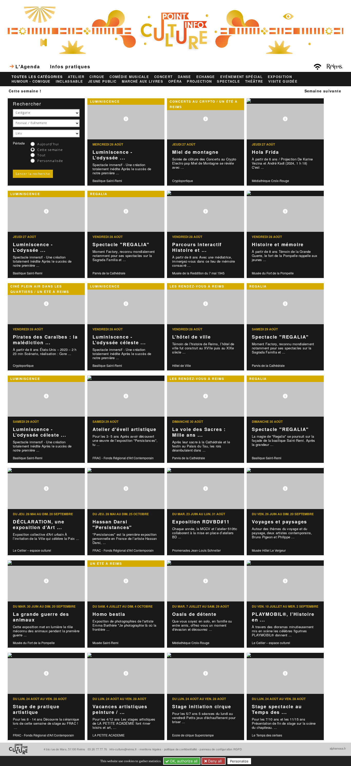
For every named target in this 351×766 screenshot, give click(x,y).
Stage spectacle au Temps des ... (277, 709)
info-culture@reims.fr (123, 749)
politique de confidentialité (180, 749)
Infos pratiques (70, 66)
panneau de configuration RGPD (221, 749)
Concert (163, 76)
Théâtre (254, 81)
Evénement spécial (241, 76)
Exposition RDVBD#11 (201, 521)
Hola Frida (265, 152)
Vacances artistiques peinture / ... (120, 709)
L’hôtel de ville (191, 336)
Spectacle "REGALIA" (121, 244)
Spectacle (228, 81)
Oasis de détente (194, 614)
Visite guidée (283, 81)
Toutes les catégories (37, 76)
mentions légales (150, 749)
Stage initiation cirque (201, 706)
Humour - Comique (31, 81)
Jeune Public (102, 81)
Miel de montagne (195, 152)
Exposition (280, 76)
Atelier (76, 76)
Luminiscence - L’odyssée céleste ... (119, 339)
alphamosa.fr (338, 748)
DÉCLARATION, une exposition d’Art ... (38, 524)
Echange (205, 76)
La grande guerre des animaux (41, 617)
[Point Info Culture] (175, 29)
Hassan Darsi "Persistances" (112, 524)
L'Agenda (27, 66)
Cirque (96, 76)
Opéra (175, 81)
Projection (199, 81)
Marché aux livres (142, 81)
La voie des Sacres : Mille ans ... (199, 432)
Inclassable (69, 81)
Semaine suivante (322, 90)
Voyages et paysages (279, 521)
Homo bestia (109, 614)
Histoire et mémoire (278, 244)
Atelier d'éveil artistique (124, 429)
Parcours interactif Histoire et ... (197, 247)
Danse (184, 76)
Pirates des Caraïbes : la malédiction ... (45, 339)
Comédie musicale (129, 76)
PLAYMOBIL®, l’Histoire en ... (283, 617)
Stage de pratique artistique (36, 709)
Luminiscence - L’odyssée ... (113, 155)
